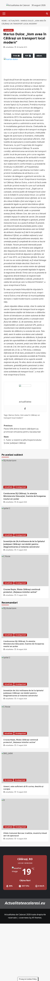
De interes (8, 780)
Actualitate (8, 30)
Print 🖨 (16, 55)
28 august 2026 (22, 502)
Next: (22, 439)
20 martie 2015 (22, 47)
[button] (3, 14)
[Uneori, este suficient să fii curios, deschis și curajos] (25, 767)
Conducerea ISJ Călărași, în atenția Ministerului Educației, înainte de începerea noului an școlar (24, 496)
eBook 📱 (40, 55)
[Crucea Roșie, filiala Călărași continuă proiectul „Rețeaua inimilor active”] (25, 570)
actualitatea (10, 47)
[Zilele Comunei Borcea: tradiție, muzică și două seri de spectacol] (25, 814)
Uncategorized (20, 487)
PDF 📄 (28, 55)
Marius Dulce (13, 415)
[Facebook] (25, 409)
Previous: (22, 428)
